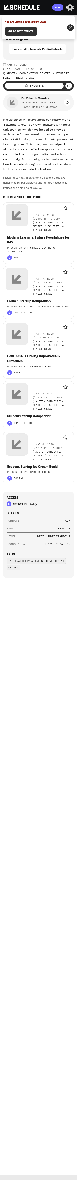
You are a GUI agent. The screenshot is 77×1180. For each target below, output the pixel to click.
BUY (58, 7)
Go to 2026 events (20, 31)
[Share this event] (68, 86)
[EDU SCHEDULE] (22, 7)
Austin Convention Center (28, 73)
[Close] (70, 27)
